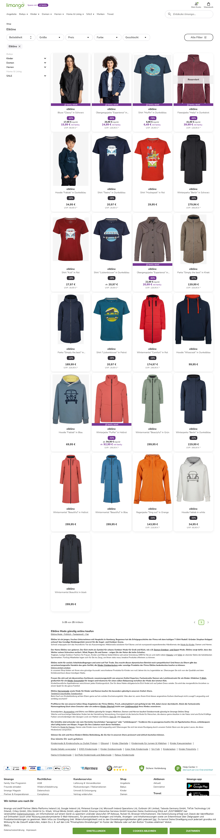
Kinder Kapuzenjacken (181, 743)
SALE (9, 75)
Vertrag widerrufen (82, 794)
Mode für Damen (67, 727)
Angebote (125, 783)
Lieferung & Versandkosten (87, 783)
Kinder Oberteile (120, 743)
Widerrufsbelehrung (47, 786)
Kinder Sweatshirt (75, 680)
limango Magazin (12, 790)
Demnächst (159, 786)
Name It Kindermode (61, 754)
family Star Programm (15, 783)
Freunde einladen (12, 786)
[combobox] (189, 14)
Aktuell (157, 783)
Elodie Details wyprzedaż (63, 749)
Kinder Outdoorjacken (108, 665)
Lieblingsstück (131, 706)
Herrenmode (63, 691)
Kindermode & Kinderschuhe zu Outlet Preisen (74, 743)
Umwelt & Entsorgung (84, 790)
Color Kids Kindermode (136, 749)
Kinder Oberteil (107, 706)
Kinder (9, 58)
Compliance (43, 794)
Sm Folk (155, 749)
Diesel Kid (125, 716)
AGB (39, 783)
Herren (10, 67)
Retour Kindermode (124, 754)
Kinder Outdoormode (111, 749)
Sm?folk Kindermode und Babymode (93, 754)
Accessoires (69, 711)
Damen (10, 62)
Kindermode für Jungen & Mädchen (149, 743)
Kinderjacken (169, 749)
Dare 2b (113, 716)
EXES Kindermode (88, 749)
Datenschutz (43, 790)
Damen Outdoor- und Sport (166, 649)
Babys (123, 786)
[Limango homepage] (15, 5)
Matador (169, 655)
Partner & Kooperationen (16, 794)
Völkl (180, 655)
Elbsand (105, 743)
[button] (208, 5)
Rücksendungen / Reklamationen (89, 786)
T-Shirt (203, 678)
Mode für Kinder (187, 644)
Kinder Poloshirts (187, 749)
